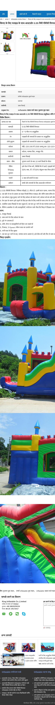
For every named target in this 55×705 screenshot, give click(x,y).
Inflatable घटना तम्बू (42, 672)
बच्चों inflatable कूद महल (25, 591)
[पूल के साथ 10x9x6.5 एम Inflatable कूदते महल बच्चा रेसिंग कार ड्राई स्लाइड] (9, 647)
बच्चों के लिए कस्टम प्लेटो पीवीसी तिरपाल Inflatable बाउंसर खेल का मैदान (13, 689)
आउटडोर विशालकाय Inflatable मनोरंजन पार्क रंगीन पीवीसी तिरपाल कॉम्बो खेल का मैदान (15, 684)
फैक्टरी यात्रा (36, 14)
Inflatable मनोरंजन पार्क (11, 672)
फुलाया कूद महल (8, 591)
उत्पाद (12, 14)
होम (3, 14)
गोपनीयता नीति (27, 703)
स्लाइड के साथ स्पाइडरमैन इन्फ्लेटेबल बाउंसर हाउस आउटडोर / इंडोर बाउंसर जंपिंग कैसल (28, 659)
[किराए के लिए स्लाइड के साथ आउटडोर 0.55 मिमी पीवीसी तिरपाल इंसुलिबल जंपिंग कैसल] (7, 35)
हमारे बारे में (23, 14)
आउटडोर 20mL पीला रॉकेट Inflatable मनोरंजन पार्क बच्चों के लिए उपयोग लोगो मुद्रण (15, 679)
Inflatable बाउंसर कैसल (18, 19)
